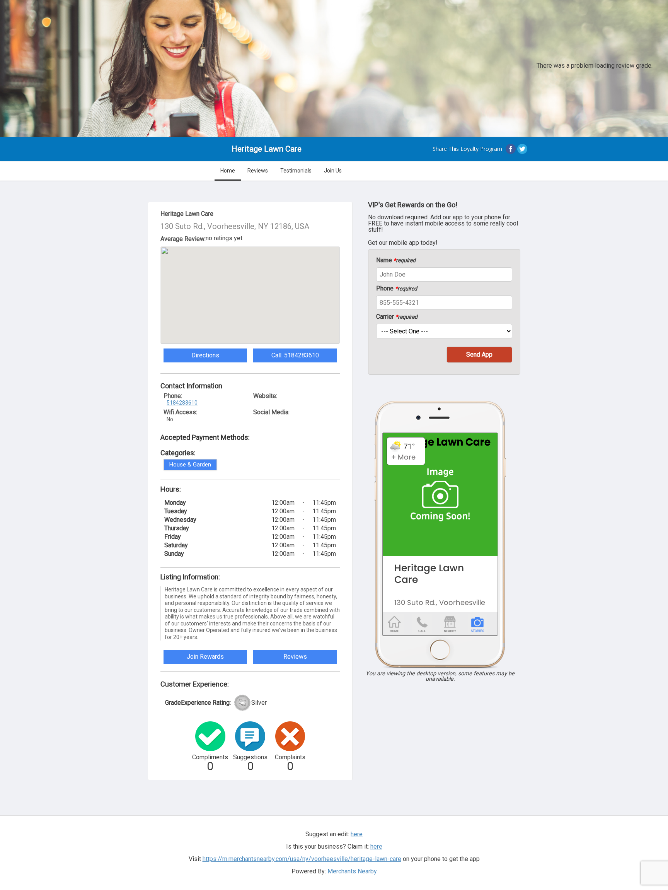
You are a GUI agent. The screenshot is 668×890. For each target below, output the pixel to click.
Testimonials (296, 170)
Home (227, 170)
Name (396, 260)
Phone (396, 288)
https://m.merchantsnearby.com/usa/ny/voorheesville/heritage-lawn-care (302, 859)
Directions (205, 355)
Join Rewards (205, 656)
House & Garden (190, 464)
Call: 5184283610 (295, 355)
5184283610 (182, 403)
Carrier (397, 317)
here (376, 846)
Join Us (333, 170)
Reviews (257, 170)
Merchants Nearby (352, 871)
